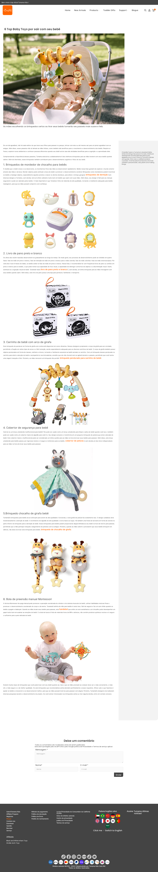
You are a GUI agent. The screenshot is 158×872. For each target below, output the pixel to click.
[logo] (7, 10)
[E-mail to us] (113, 798)
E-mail (84, 765)
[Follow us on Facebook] (69, 857)
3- (135, 184)
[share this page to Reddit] (126, 798)
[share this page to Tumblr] (153, 798)
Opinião (9, 826)
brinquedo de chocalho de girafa (56, 529)
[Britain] (97, 821)
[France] (102, 821)
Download (10, 823)
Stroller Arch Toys (12, 843)
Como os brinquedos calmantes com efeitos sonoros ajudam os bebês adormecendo (59, 706)
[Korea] (113, 821)
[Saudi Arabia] (108, 826)
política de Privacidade (82, 747)
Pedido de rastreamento (40, 819)
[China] (108, 816)
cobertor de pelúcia (74, 441)
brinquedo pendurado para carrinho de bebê (80, 358)
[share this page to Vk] (144, 798)
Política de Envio (37, 816)
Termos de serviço (100, 747)
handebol (63, 609)
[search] (145, 10)
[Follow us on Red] (84, 857)
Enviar (118, 775)
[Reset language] (107, 830)
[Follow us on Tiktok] (63, 857)
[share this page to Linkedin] (139, 798)
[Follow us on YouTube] (79, 857)
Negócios (9, 816)
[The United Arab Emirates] (97, 816)
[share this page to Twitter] (131, 798)
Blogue (135, 10)
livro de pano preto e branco (54, 269)
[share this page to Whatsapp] (117, 798)
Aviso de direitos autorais (65, 816)
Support (123, 10)
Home (67, 10)
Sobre (13, 812)
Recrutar (9, 828)
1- (133, 176)
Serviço (9, 830)
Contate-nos (10, 821)
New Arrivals (80, 10)
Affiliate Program (12, 814)
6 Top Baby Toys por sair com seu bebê (57, 19)
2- (134, 180)
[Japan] (108, 821)
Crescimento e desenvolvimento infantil (25, 19)
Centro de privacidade (64, 818)
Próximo (109, 703)
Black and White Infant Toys (16, 841)
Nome (38, 765)
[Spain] (118, 816)
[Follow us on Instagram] (74, 857)
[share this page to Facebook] (135, 798)
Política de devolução (39, 814)
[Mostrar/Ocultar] (134, 171)
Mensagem (41, 750)
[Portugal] (118, 821)
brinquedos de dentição (97, 175)
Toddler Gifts (109, 10)
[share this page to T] (148, 798)
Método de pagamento (39, 812)
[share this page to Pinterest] (122, 798)
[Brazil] (102, 816)
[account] (149, 10)
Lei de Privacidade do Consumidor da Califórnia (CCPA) (73, 812)
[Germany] (113, 816)
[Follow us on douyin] (89, 857)
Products (94, 10)
